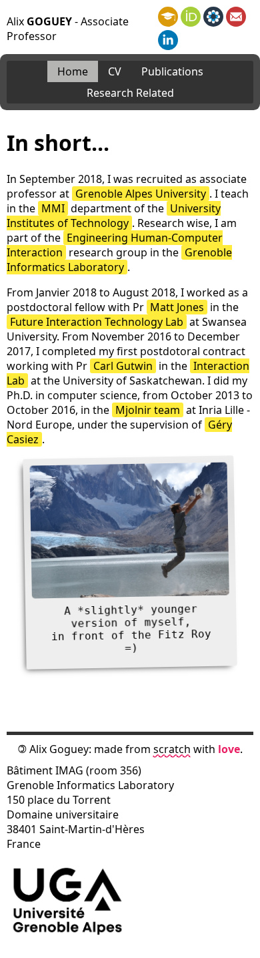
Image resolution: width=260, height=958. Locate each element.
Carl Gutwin (123, 365)
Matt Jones (177, 307)
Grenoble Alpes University (140, 193)
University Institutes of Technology (114, 215)
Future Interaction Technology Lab (96, 321)
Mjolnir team (147, 410)
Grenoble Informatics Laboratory (119, 259)
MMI (53, 208)
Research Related (130, 92)
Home (72, 71)
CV (114, 71)
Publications (172, 71)
